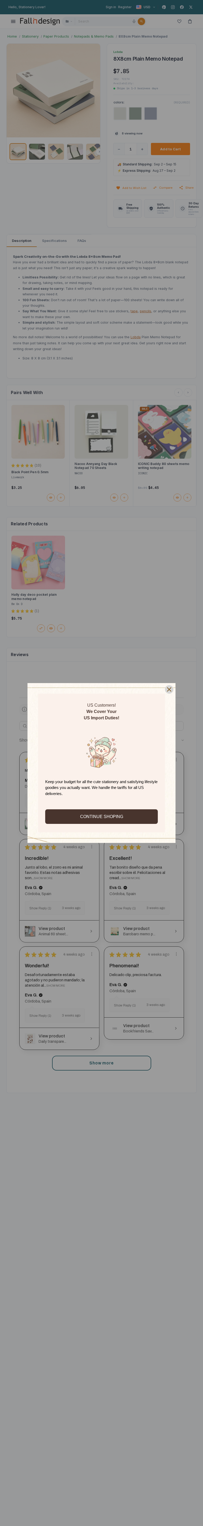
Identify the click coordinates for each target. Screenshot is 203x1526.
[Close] (169, 689)
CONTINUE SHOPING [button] (101, 816)
